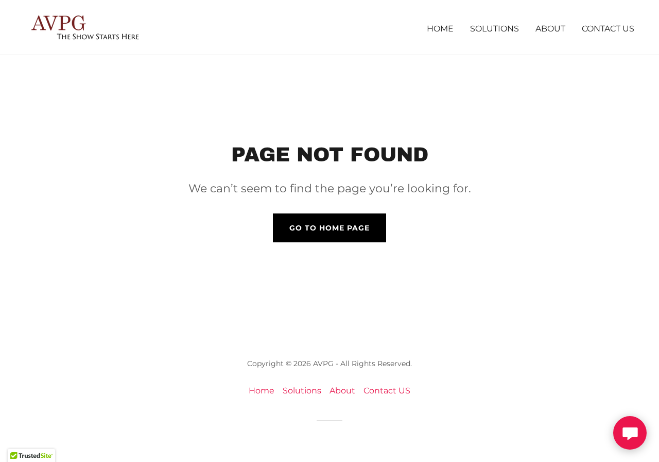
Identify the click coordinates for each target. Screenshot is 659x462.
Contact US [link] (608, 29)
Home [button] (261, 390)
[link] (82, 26)
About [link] (550, 29)
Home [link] (440, 29)
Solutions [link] (494, 29)
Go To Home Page (329, 228)
